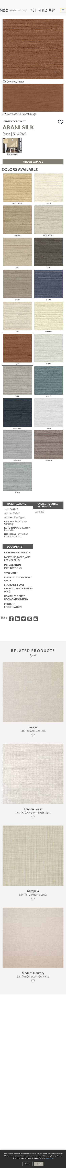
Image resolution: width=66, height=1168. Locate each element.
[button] (60, 122)
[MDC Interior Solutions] (13, 10)
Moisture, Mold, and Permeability (17, 559)
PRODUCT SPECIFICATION (13, 605)
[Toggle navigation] (63, 10)
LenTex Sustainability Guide (18, 579)
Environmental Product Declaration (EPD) (18, 588)
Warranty (11, 572)
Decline (27, 1164)
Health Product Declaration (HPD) (16, 598)
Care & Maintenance (17, 552)
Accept (39, 1164)
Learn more (49, 1158)
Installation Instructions (13, 566)
